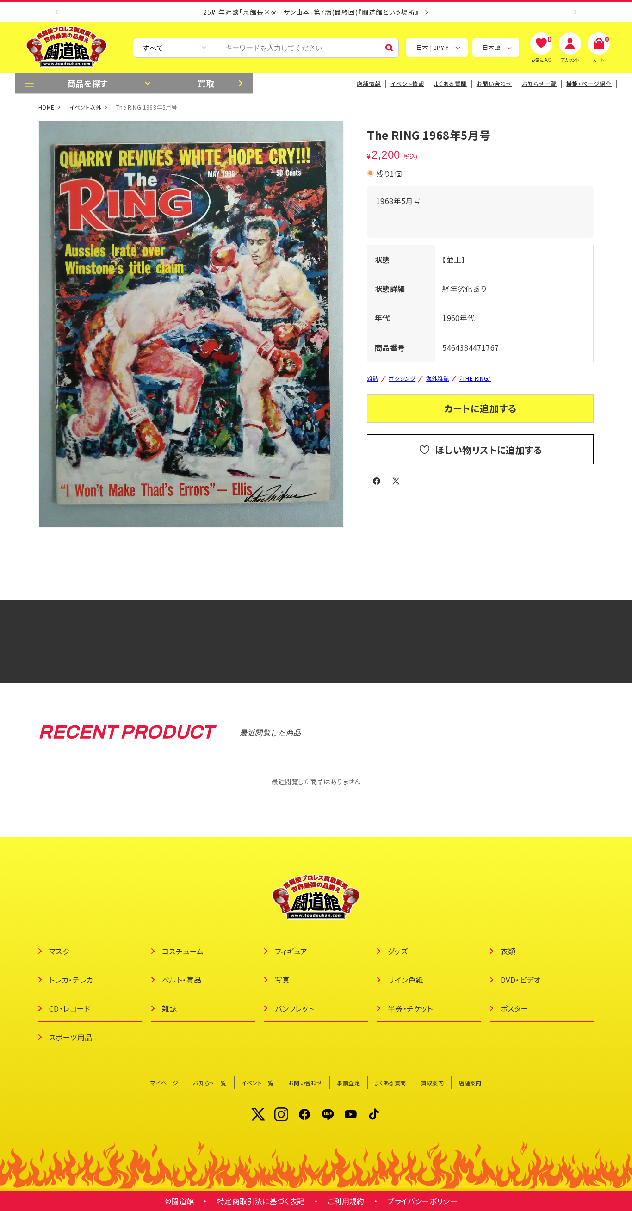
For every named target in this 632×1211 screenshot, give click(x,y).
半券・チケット (410, 1008)
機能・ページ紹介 (589, 83)
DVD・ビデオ (521, 979)
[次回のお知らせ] (575, 12)
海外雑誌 (437, 378)
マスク (59, 951)
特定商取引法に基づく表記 (261, 1200)
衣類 (508, 951)
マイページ (164, 1083)
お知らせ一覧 (209, 1083)
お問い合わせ (494, 83)
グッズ (398, 951)
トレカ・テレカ (71, 979)
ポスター (515, 1008)
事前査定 (348, 1083)
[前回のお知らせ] (56, 12)
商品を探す (87, 83)
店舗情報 (369, 83)
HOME (46, 107)
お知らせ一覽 (539, 83)
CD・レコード (70, 1008)
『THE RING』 (475, 378)
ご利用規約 (346, 1200)
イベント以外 (85, 107)
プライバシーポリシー (422, 1200)
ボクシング (402, 378)
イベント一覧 (257, 1083)
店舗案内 (470, 1083)
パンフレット (294, 1008)
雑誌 (372, 378)
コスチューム (183, 951)
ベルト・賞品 (181, 979)
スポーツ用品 (70, 1037)
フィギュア (291, 951)
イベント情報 (407, 83)
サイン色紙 (405, 979)
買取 (206, 83)
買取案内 (432, 1083)
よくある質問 (450, 83)
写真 (282, 979)
